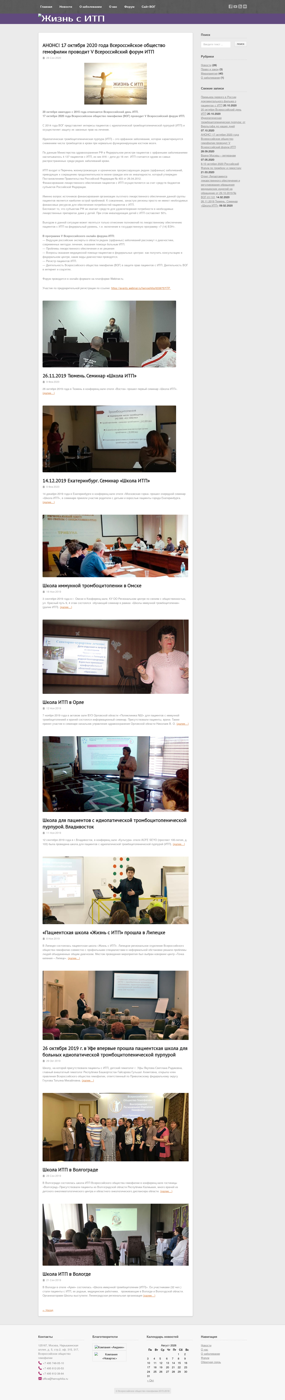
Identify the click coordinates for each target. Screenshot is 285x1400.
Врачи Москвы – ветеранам (218, 155)
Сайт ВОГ (148, 7)
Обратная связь (211, 1362)
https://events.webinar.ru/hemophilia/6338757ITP (141, 288)
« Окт (150, 1380)
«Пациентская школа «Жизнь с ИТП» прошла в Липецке (104, 932)
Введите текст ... (213, 44)
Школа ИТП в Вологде (67, 1274)
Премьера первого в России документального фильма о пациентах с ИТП (218, 101)
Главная (46, 7)
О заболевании (90, 7)
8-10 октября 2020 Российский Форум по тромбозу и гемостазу (221, 166)
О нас (113, 7)
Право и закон (210, 69)
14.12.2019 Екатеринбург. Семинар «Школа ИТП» (96, 480)
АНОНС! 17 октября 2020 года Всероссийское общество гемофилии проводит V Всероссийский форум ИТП (104, 48)
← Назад (48, 1310)
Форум (129, 7)
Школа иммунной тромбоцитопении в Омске (92, 585)
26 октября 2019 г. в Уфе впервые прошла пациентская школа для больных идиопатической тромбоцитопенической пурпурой (115, 1051)
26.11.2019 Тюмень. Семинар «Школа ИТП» (89, 375)
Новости (65, 7)
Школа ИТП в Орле (63, 702)
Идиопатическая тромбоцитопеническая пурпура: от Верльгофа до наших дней (223, 122)
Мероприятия (209, 73)
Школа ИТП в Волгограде (70, 1169)
